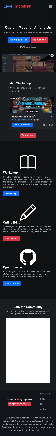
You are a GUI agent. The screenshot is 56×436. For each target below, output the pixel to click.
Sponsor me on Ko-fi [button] (21, 404)
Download (45, 394)
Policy (43, 409)
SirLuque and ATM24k (22, 120)
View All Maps (28, 135)
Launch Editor (11, 239)
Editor (43, 399)
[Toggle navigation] (50, 6)
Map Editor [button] (39, 39)
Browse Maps (11, 194)
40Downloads (24, 125)
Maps (42, 404)
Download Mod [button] (18, 39)
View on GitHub (12, 283)
